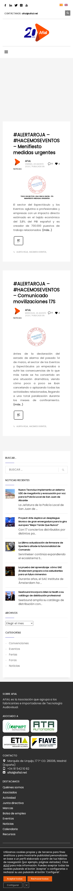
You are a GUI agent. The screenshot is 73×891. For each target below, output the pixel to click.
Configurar (13, 885)
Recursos (9, 834)
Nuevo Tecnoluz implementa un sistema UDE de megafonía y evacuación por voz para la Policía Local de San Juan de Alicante (42, 495)
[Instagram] (21, 5)
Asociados (10, 792)
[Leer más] (18, 245)
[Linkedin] (10, 5)
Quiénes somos (13, 787)
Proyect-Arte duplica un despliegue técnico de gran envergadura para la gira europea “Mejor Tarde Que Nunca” (42, 521)
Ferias (13, 654)
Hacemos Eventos (37, 252)
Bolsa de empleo (14, 813)
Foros (13, 660)
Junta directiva (13, 803)
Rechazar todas (40, 878)
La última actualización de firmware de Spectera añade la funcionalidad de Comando (40, 546)
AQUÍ (6, 865)
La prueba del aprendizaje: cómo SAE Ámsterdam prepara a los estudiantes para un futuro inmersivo (40, 571)
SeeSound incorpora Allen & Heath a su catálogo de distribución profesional (41, 593)
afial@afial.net (30, 13)
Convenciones (19, 643)
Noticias (17, 169)
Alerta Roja (22, 252)
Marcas (8, 808)
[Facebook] (5, 5)
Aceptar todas (15, 878)
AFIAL (28, 161)
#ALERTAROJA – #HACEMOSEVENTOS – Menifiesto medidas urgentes (36, 144)
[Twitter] (16, 5)
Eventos (14, 649)
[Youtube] (26, 5)
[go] (63, 470)
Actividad (9, 798)
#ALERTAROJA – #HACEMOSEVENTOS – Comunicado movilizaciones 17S (36, 293)
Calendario (10, 829)
